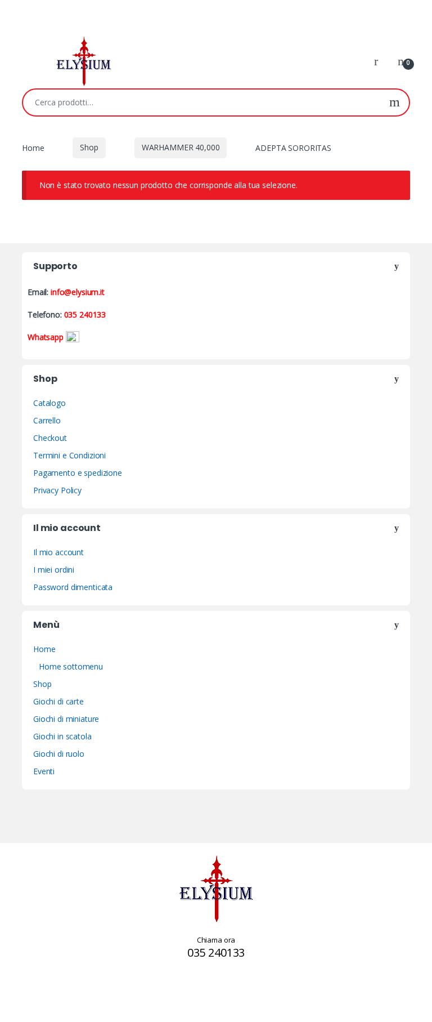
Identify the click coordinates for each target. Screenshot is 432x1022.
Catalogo (49, 403)
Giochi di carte (58, 701)
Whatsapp (47, 337)
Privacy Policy (57, 490)
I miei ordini (53, 569)
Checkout (50, 437)
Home (33, 147)
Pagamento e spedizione (77, 472)
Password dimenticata (72, 587)
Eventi (44, 771)
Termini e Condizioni (69, 455)
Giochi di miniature (66, 718)
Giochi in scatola (62, 736)
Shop (89, 147)
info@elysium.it (78, 292)
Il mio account (58, 552)
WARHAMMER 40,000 (181, 147)
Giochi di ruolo (58, 753)
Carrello (47, 420)
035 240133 (85, 314)
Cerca (394, 102)
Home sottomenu (71, 666)
